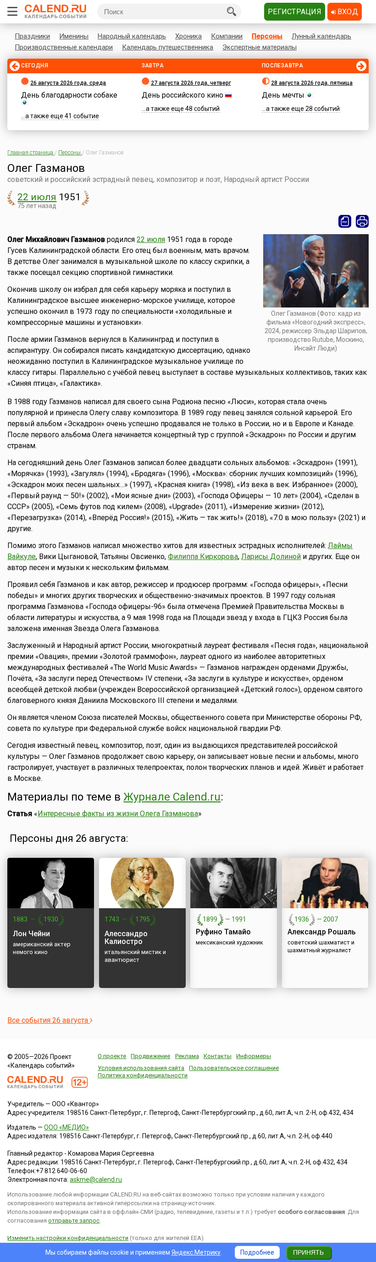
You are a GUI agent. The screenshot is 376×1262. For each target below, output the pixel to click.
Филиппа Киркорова (203, 556)
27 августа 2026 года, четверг (191, 83)
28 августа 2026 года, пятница (312, 83)
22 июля (36, 197)
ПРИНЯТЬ (308, 1252)
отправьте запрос (74, 1220)
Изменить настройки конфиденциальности (67, 1238)
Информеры (253, 1056)
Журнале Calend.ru (172, 796)
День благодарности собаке (69, 95)
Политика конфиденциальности (143, 1075)
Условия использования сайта (141, 1067)
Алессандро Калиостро (126, 937)
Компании (227, 36)
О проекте (112, 1056)
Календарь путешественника (167, 47)
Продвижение (150, 1056)
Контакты (218, 1056)
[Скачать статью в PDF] (344, 221)
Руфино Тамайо (223, 931)
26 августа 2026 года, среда (68, 83)
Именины (73, 36)
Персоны (267, 36)
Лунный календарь (321, 36)
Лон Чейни (31, 933)
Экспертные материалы (259, 47)
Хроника (188, 36)
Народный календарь (132, 36)
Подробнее (257, 1252)
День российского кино (182, 95)
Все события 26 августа (48, 1020)
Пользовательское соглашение (234, 1067)
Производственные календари (64, 47)
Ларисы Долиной (271, 556)
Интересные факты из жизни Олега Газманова (118, 813)
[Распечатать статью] (362, 221)
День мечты (283, 95)
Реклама (187, 1056)
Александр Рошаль (322, 931)
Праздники (32, 36)
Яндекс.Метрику (196, 1252)
